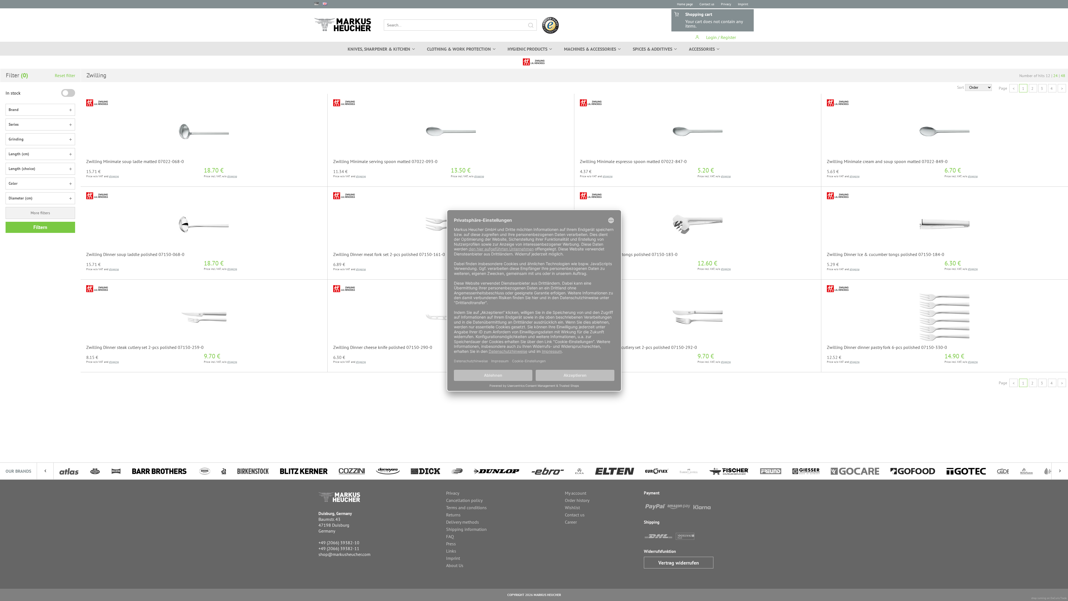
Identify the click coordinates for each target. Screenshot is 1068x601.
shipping (114, 176)
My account (575, 493)
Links (451, 551)
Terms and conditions (466, 507)
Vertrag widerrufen (678, 563)
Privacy (726, 4)
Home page (685, 4)
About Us (454, 565)
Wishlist (572, 507)
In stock (13, 93)
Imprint (743, 4)
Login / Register (720, 37)
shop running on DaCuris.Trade (1049, 598)
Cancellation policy (464, 500)
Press (451, 543)
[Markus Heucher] (342, 24)
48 (1063, 75)
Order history (577, 500)
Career (571, 522)
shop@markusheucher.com (344, 554)
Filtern (40, 227)
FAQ (450, 536)
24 (1055, 75)
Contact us (706, 4)
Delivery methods (462, 522)
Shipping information (466, 529)
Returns (453, 515)
